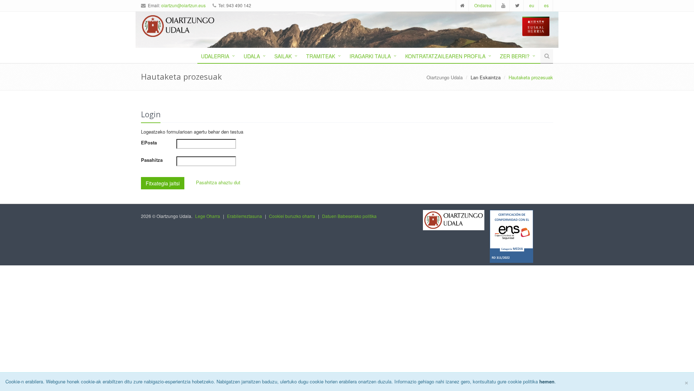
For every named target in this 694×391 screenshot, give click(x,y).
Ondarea (483, 5)
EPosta (149, 142)
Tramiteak (320, 56)
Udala (252, 56)
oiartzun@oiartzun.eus (183, 5)
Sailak (283, 56)
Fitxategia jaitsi (163, 183)
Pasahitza (152, 159)
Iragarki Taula (370, 56)
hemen (546, 381)
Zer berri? (515, 56)
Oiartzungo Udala (445, 77)
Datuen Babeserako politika (349, 216)
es (546, 5)
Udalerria (215, 56)
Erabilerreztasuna (244, 216)
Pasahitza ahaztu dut (218, 182)
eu (531, 5)
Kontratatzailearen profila (445, 56)
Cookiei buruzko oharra (292, 216)
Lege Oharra (207, 216)
